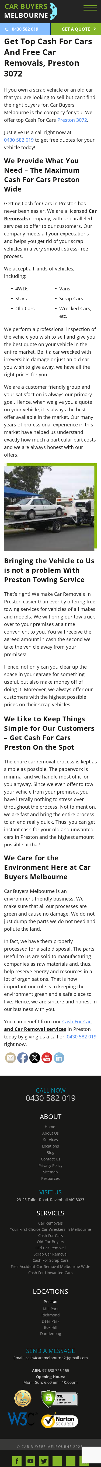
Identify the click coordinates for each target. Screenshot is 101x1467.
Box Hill (50, 1327)
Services (50, 1139)
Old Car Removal (51, 1247)
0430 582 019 (25, 29)
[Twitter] (43, 1461)
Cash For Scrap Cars (51, 1260)
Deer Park (50, 1321)
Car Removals (50, 1223)
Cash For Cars (50, 1235)
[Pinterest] (70, 1461)
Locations (50, 1146)
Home (50, 1126)
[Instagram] (57, 1461)
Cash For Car (76, 1021)
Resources (50, 1178)
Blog (50, 1152)
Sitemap (50, 1171)
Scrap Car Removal (51, 1254)
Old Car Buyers (50, 1241)
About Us (50, 1133)
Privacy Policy (50, 1165)
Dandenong (50, 1333)
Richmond (50, 1314)
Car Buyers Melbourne (47, 1446)
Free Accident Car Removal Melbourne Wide (50, 1266)
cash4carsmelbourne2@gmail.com (57, 1357)
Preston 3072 (72, 120)
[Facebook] (17, 1461)
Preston (50, 1301)
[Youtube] (30, 1461)
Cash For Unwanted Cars (50, 1272)
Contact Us (50, 1159)
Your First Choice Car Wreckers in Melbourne (50, 1229)
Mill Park (50, 1308)
